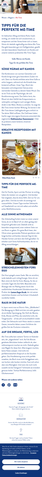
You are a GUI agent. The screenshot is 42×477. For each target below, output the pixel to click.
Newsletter (21, 419)
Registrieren (31, 4)
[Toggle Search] (21, 5)
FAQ (21, 434)
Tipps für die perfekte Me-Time (21, 62)
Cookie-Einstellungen (21, 473)
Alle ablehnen (21, 467)
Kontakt (21, 403)
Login (24, 4)
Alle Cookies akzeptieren (21, 462)
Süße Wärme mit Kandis (21, 58)
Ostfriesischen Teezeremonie (22, 118)
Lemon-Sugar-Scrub (18, 292)
